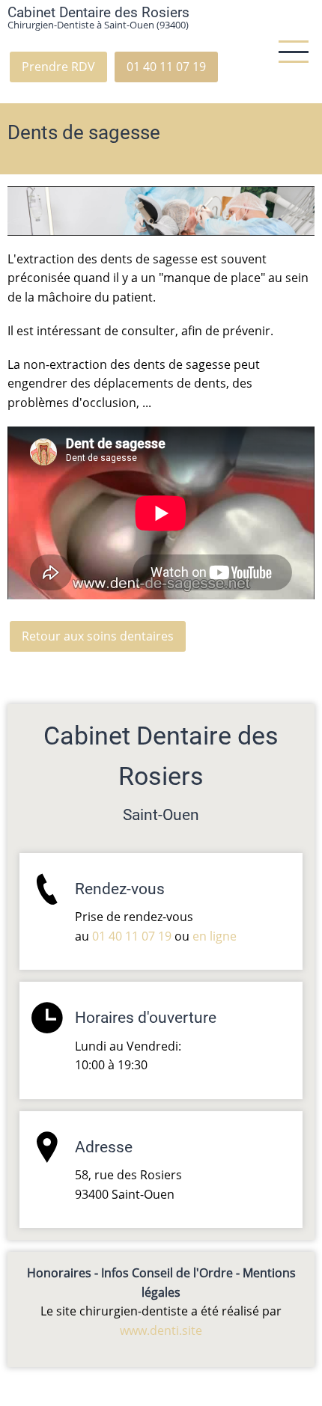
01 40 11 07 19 (166, 66)
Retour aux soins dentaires (98, 636)
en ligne (214, 936)
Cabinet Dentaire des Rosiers (98, 12)
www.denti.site (161, 1330)
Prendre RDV (58, 66)
